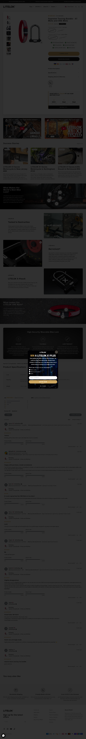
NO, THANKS (43, 386)
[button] (3, 736)
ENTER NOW (43, 382)
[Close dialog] (56, 352)
